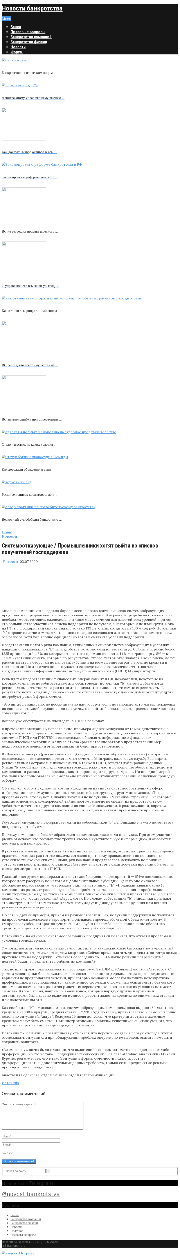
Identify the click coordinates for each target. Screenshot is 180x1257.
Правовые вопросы (28, 31)
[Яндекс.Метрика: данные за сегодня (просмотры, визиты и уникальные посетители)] (18, 1253)
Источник (10, 1083)
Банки (16, 26)
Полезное (17, 1231)
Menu (6, 18)
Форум (17, 51)
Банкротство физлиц (29, 41)
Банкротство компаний (31, 36)
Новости (18, 46)
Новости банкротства (32, 8)
